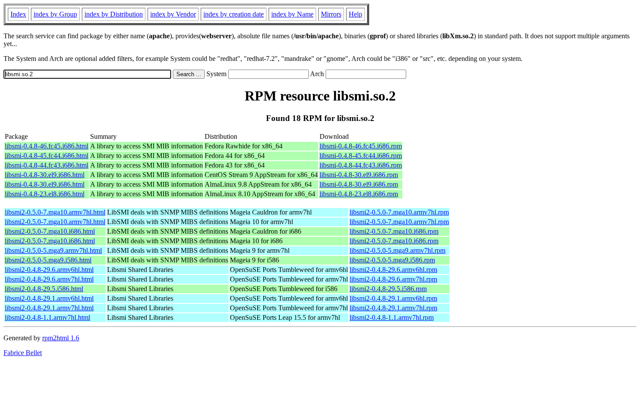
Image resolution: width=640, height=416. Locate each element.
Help (355, 14)
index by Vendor (173, 14)
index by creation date (233, 14)
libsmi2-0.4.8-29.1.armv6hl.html (49, 298)
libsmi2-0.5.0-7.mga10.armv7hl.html (55, 212)
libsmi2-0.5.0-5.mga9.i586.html (48, 260)
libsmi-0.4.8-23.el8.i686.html (44, 194)
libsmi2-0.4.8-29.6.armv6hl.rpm (393, 269)
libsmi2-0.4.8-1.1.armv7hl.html (47, 317)
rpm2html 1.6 (60, 338)
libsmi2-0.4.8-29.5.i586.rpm (388, 288)
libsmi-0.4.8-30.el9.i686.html (44, 174)
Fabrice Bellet (22, 352)
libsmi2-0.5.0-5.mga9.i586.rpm (392, 260)
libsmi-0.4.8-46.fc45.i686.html (46, 146)
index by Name (292, 14)
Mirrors (331, 14)
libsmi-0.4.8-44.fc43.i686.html (46, 165)
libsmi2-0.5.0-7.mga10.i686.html (50, 231)
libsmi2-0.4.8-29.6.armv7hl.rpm (393, 279)
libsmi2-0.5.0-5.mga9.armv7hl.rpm (397, 250)
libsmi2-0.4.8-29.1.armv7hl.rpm (393, 308)
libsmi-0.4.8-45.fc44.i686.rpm (361, 155)
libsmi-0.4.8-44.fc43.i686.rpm (361, 165)
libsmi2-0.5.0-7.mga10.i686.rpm (394, 231)
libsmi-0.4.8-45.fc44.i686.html (46, 155)
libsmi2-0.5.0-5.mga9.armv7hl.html (53, 250)
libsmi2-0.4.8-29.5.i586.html (44, 288)
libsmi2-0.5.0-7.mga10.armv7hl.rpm (399, 212)
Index (18, 14)
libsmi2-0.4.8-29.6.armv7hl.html (49, 279)
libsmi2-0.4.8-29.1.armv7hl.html (49, 308)
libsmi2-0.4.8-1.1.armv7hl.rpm (392, 317)
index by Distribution (113, 14)
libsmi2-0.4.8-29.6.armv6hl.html (49, 269)
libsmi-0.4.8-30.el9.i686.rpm (359, 174)
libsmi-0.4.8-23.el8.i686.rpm (359, 194)
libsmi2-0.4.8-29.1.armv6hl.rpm (393, 298)
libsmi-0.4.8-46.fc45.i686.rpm (361, 146)
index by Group (55, 14)
